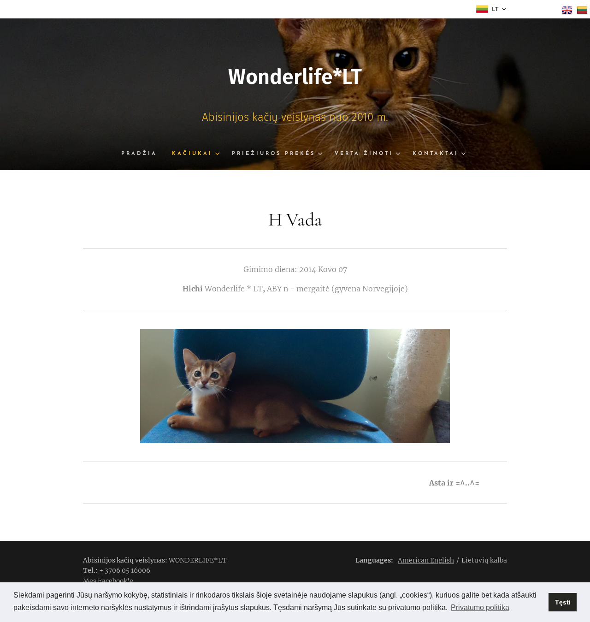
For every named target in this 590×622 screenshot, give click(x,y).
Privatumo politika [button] (480, 607)
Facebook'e (115, 581)
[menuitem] (143, 154)
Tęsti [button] (563, 602)
